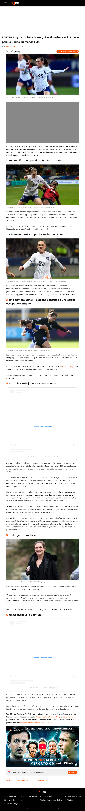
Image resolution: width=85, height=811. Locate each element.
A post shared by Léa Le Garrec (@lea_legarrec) (43, 456)
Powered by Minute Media (38, 809)
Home (8, 780)
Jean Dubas (10, 46)
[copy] (18, 51)
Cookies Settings (11, 803)
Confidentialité (10, 796)
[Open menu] (5, 3)
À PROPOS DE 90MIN (73, 796)
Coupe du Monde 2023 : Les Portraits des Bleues (30, 780)
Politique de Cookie (29, 796)
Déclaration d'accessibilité (51, 800)
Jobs (23, 800)
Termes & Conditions (48, 796)
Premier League (68, 366)
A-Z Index (69, 800)
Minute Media (9, 800)
